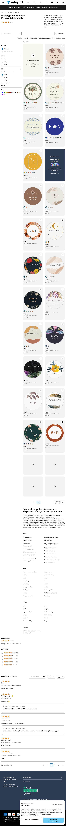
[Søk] (34, 2)
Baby (24, 606)
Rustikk (46, 587)
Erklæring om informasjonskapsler (30, 815)
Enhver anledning (27, 621)
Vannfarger (47, 596)
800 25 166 (6, 817)
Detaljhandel (26, 543)
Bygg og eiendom (27, 540)
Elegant (25, 575)
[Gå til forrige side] (43, 765)
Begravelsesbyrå (27, 612)
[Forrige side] (34, 502)
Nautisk (46, 578)
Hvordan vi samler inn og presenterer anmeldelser (11, 644)
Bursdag (25, 618)
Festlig (24, 578)
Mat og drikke (48, 540)
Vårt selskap (26, 781)
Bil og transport (27, 537)
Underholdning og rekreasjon (52, 559)
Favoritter (60, 33)
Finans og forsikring (28, 549)
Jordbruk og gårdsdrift (29, 561)
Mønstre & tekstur (49, 575)
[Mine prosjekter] (46, 2)
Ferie (45, 606)
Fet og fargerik (27, 581)
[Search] (44, 676)
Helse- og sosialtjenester (29, 552)
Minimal (25, 593)
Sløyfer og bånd (48, 590)
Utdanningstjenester (49, 562)
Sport (45, 618)
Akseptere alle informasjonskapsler (53, 820)
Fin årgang (26, 584)
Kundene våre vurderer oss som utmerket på (35, 799)
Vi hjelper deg (27, 777)
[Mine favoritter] (52, 2)
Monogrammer (48, 572)
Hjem (2, 12)
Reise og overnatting (49, 550)
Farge (2, 89)
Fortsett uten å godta (57, 804)
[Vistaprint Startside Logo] (15, 2)
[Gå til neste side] (63, 765)
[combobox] (30, 2)
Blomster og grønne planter (30, 572)
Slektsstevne (47, 615)
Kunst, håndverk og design (51, 537)
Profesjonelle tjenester (50, 547)
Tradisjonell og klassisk (50, 593)
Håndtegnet (26, 590)
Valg (45, 621)
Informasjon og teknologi (29, 558)
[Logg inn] (57, 2)
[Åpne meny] (3, 2)
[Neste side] (43, 502)
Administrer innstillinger (32, 819)
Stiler (2, 69)
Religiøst (46, 609)
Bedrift (24, 609)
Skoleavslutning (48, 612)
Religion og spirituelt (49, 553)
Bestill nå (55, 7)
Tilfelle (3, 56)
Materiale (3, 45)
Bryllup (25, 615)
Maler (11, 12)
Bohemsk (17, 12)
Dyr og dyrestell (27, 546)
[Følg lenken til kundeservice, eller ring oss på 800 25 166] (41, 2)
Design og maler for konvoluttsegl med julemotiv (32, 631)
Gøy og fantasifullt (28, 587)
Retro (45, 584)
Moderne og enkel (27, 596)
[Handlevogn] (63, 2)
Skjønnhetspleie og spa (50, 556)
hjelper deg (12, 784)
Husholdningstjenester (29, 555)
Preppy (46, 581)
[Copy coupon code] (40, 7)
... (6, 12)
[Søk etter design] (19, 33)
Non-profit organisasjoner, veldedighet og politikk (51, 543)
